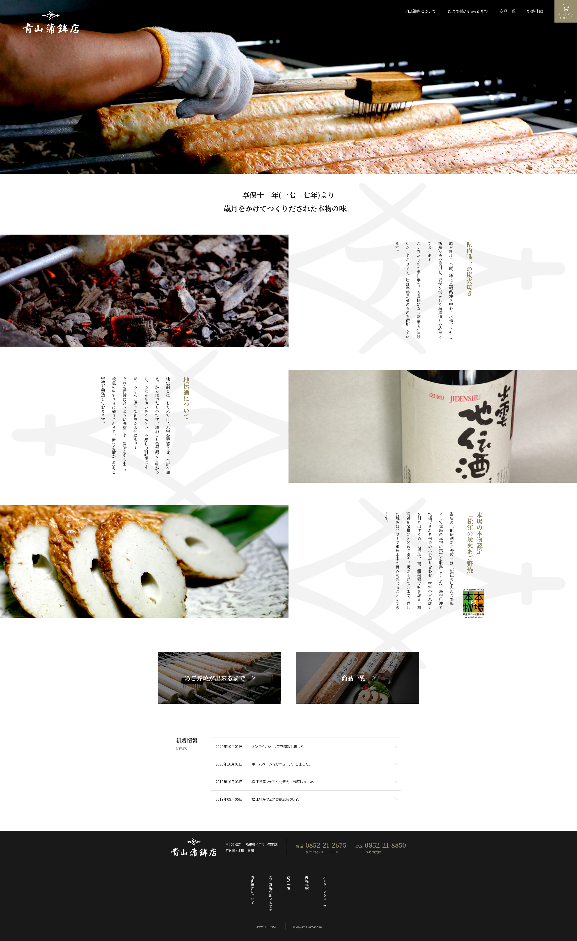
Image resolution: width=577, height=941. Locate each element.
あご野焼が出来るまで (468, 11)
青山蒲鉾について (420, 11)
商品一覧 (507, 11)
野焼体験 (535, 11)
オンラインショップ (324, 891)
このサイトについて (266, 927)
